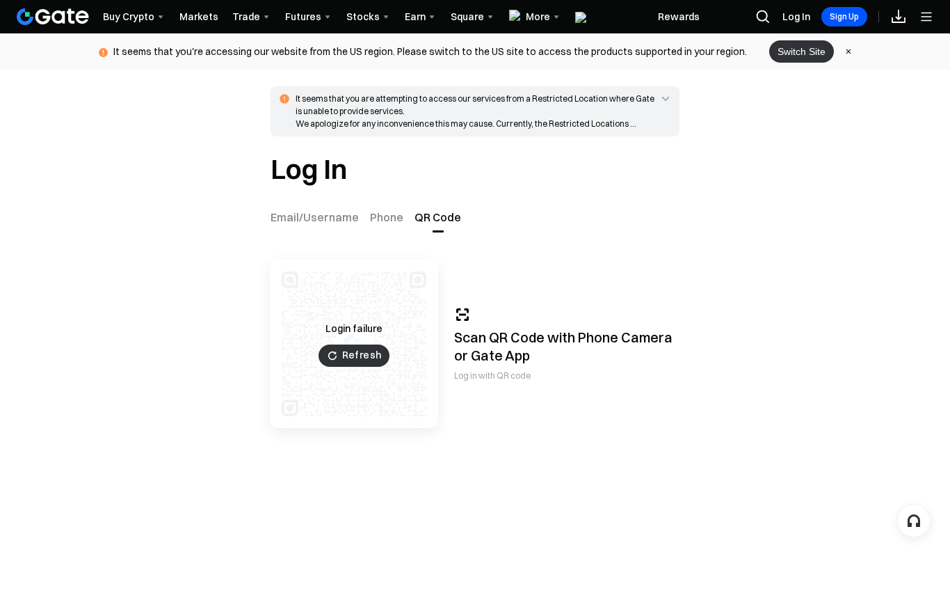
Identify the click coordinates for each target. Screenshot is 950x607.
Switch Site (802, 51)
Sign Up (844, 16)
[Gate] (53, 16)
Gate (487, 355)
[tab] (317, 217)
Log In (796, 16)
